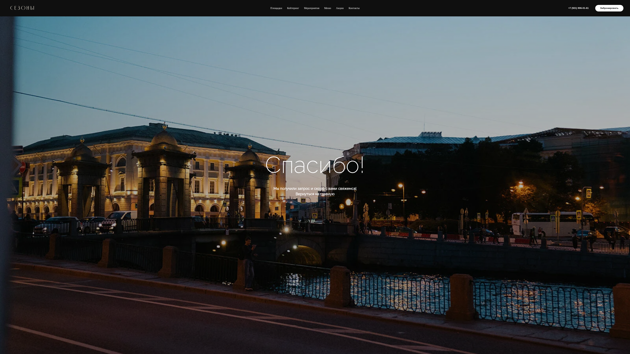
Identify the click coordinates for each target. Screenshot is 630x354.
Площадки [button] (276, 8)
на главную (325, 194)
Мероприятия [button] (311, 8)
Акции (340, 8)
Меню (327, 8)
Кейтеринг (293, 8)
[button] (609, 8)
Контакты (354, 8)
